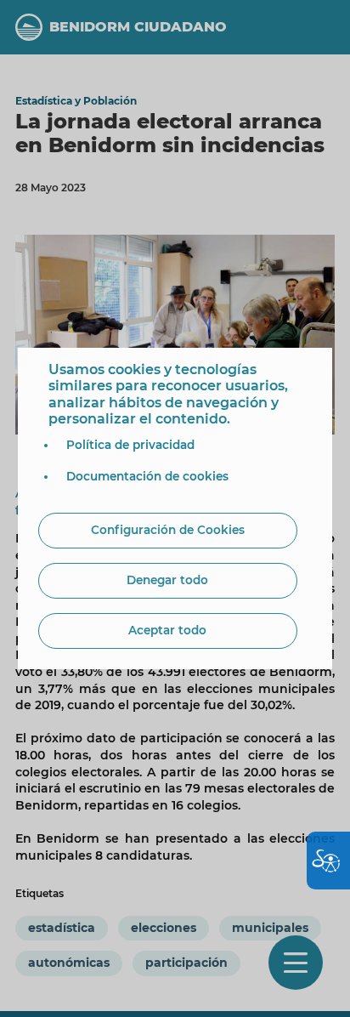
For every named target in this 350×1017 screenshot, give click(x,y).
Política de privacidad (130, 445)
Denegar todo (167, 580)
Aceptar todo (167, 630)
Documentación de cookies (147, 476)
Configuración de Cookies (168, 530)
